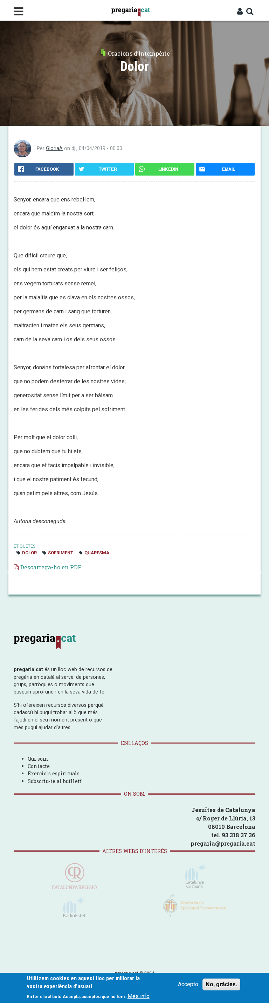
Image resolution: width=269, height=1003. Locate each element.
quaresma (96, 552)
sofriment (60, 552)
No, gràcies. (221, 984)
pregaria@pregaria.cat (223, 843)
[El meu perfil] (239, 11)
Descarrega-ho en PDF (50, 567)
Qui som (38, 758)
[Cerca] (249, 11)
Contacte (39, 766)
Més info (138, 996)
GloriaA (54, 148)
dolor (29, 552)
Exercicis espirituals (54, 773)
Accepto (188, 984)
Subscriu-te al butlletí (55, 781)
